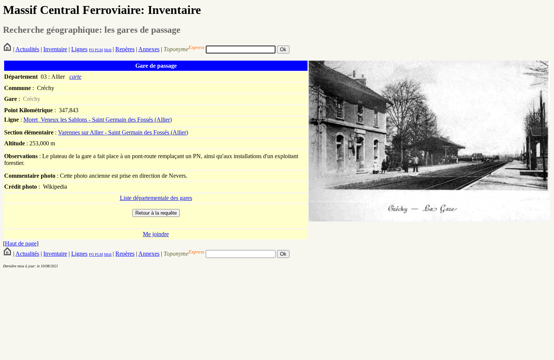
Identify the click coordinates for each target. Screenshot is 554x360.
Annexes (148, 49)
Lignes (79, 49)
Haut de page (21, 243)
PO (91, 50)
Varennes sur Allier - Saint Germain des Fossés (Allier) (123, 132)
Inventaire (55, 49)
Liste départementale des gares (156, 198)
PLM (98, 50)
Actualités (27, 49)
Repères (125, 49)
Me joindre (156, 234)
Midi (108, 50)
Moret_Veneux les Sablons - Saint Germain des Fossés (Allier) (97, 119)
